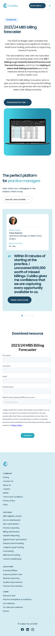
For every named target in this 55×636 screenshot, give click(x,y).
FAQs (5, 504)
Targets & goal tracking (13, 547)
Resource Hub (9, 595)
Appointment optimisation (15, 539)
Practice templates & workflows (17, 599)
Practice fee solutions (13, 586)
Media (5, 493)
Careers (6, 489)
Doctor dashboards (11, 520)
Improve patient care (12, 574)
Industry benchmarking (13, 543)
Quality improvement (12, 582)
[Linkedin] (27, 629)
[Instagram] (32, 629)
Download (11, 19)
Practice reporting (11, 528)
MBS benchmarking (11, 555)
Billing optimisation (11, 531)
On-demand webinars (13, 607)
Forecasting (8, 551)
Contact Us (8, 481)
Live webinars (9, 603)
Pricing (6, 477)
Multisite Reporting (11, 535)
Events (6, 611)
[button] (22, 315)
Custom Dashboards (12, 559)
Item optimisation (11, 524)
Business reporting (11, 578)
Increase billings (10, 570)
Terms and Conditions (13, 497)
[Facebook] (22, 629)
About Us (7, 485)
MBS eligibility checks (12, 516)
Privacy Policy (9, 500)
